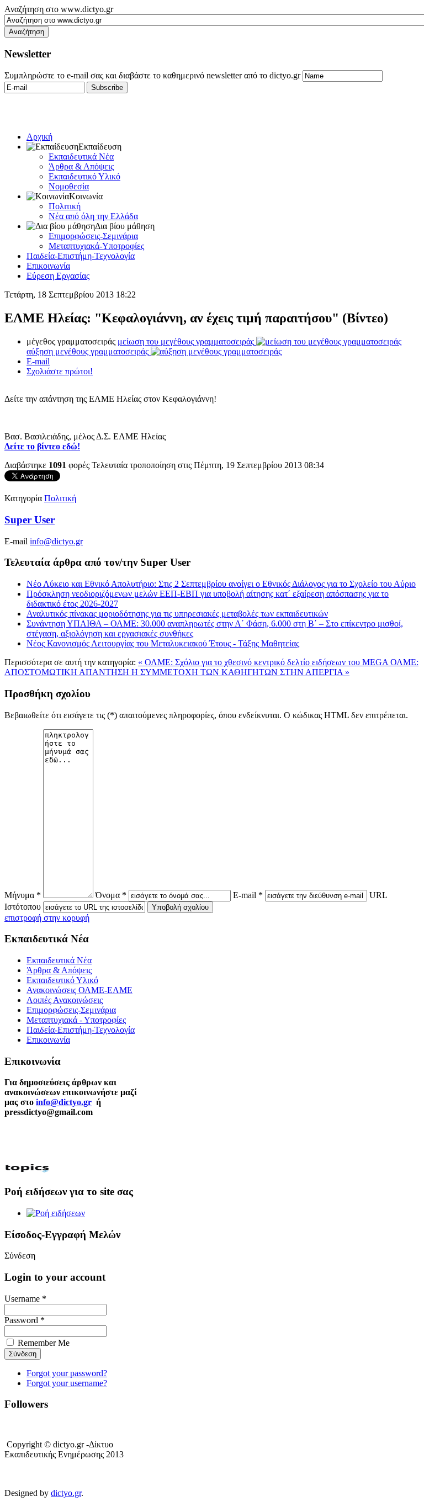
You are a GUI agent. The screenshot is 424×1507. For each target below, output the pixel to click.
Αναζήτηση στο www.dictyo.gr (58, 9)
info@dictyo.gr (56, 541)
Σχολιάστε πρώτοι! (59, 371)
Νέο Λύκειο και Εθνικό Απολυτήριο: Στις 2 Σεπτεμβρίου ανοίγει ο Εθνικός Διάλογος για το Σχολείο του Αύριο (221, 583)
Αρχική (39, 136)
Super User (29, 520)
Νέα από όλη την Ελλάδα (93, 216)
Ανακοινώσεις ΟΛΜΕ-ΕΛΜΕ (79, 990)
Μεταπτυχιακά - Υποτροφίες (76, 1020)
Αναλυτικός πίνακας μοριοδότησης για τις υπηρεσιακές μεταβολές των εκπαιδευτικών (177, 613)
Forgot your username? (66, 1383)
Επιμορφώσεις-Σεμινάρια (93, 236)
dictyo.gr (66, 1493)
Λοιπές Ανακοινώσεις (64, 1000)
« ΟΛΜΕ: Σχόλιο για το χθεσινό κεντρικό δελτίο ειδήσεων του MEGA (264, 662)
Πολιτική (65, 206)
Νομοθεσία (69, 186)
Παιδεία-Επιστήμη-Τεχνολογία (80, 256)
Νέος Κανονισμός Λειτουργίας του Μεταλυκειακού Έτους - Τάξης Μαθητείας (162, 643)
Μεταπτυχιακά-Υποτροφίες (96, 246)
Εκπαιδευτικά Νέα (81, 156)
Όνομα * (111, 895)
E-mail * (248, 895)
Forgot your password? (66, 1373)
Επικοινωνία (48, 265)
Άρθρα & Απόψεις (81, 166)
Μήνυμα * (22, 895)
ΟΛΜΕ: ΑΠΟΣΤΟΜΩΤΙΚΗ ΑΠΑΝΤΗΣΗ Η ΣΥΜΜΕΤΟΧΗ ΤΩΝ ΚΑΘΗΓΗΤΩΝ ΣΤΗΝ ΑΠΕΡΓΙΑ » (211, 667)
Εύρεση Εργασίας (57, 275)
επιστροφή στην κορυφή (46, 917)
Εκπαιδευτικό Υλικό (84, 176)
